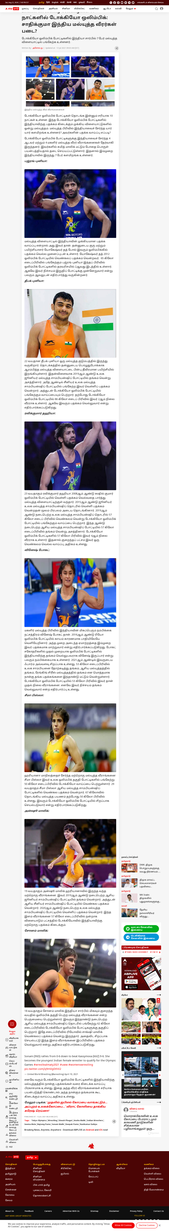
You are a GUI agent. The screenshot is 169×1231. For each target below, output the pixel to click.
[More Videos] (159, 995)
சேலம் (8, 1200)
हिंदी (48, 2)
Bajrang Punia (43, 1124)
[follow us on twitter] (110, 2)
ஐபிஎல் (65, 1174)
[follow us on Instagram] (125, 2)
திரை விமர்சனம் (13, 1073)
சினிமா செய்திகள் (39, 1170)
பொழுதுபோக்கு (42, 1164)
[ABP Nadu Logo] (12, 8)
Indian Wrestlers (95, 1120)
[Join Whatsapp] (133, 2)
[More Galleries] (159, 1048)
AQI (11, 1147)
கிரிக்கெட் (79, 9)
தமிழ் (41, 2)
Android (90, 1130)
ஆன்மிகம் (122, 1164)
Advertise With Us (71, 1211)
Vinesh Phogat (65, 1120)
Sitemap (94, 1211)
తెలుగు (89, 2)
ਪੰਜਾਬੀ (69, 2)
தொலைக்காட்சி (42, 1195)
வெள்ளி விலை (13, 1141)
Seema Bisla (30, 1124)
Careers (48, 1211)
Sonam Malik (58, 1124)
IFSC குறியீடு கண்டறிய (13, 1098)
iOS (100, 1130)
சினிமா (66, 9)
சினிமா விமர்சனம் (39, 1178)
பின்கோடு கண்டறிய (13, 1107)
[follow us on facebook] (114, 2)
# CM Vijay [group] (155, 952)
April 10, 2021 (71, 1074)
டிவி (90, 1182)
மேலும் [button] (129, 9)
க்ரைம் (9, 1179)
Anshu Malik (79, 1120)
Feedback (29, 1211)
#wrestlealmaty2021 (46, 1065)
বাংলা (75, 2)
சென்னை (11, 1190)
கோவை (10, 1195)
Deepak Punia (72, 1124)
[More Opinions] (159, 1102)
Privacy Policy (136, 1211)
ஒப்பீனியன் (14, 1081)
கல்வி (118, 9)
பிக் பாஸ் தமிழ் (41, 1185)
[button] (12, 1027)
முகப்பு (25, 9)
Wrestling (52, 1120)
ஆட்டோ (107, 9)
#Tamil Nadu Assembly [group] (136, 952)
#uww (64, 1065)
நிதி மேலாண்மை (154, 1190)
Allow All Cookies (123, 1225)
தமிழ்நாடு (10, 1174)
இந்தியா (10, 1168)
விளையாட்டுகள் (13, 1047)
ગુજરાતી (82, 2)
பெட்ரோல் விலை (153, 1179)
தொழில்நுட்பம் (96, 1164)
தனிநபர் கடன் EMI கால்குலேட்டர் (14, 1126)
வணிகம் (94, 9)
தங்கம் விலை (12, 1134)
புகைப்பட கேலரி (42, 1190)
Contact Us (158, 1211)
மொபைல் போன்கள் (94, 1170)
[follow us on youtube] (122, 2)
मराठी (62, 2)
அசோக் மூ (37, 48)
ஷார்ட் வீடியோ (13, 1055)
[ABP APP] (131, 981)
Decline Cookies (147, 1225)
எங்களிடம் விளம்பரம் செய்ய (150, 3)
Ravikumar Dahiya (88, 1124)
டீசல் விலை (150, 1184)
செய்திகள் (38, 9)
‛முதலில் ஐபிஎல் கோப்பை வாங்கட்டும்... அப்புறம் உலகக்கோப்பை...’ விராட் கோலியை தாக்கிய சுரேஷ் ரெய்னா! (65, 1107)
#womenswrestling (80, 1065)
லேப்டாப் (93, 1177)
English (55, 2)
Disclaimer (114, 1211)
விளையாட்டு (68, 1164)
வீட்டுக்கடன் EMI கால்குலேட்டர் (13, 1117)
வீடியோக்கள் (14, 1039)
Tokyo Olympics (38, 1120)
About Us (9, 1211)
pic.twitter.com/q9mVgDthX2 (42, 1069)
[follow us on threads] (118, 2)
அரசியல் (53, 9)
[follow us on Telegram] (129, 2)
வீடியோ (120, 1168)
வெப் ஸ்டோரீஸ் (13, 1063)
